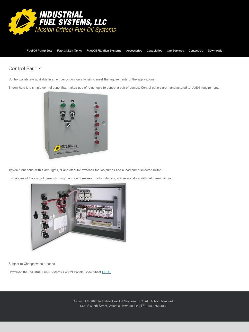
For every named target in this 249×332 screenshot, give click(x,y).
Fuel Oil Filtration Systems (104, 50)
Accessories (134, 50)
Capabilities (154, 50)
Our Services (175, 50)
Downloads (215, 50)
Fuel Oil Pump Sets (39, 50)
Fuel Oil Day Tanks (69, 50)
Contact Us (196, 50)
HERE (106, 272)
